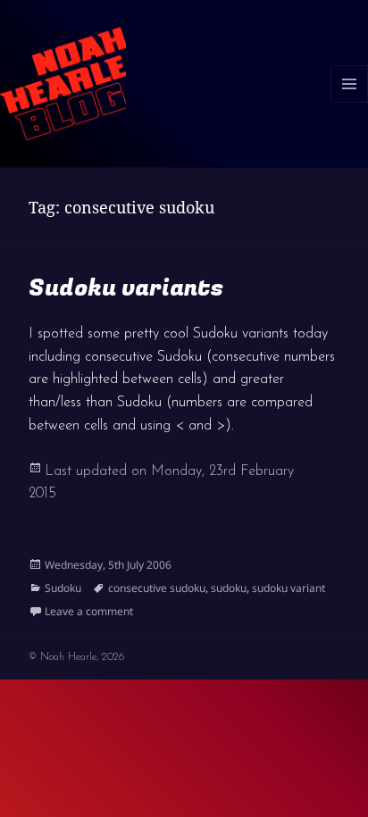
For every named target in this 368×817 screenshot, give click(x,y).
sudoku (229, 588)
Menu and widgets (349, 102)
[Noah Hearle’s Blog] (63, 82)
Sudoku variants (126, 288)
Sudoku (63, 588)
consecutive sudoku (156, 588)
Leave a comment (89, 611)
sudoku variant (288, 588)
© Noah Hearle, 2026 (76, 657)
